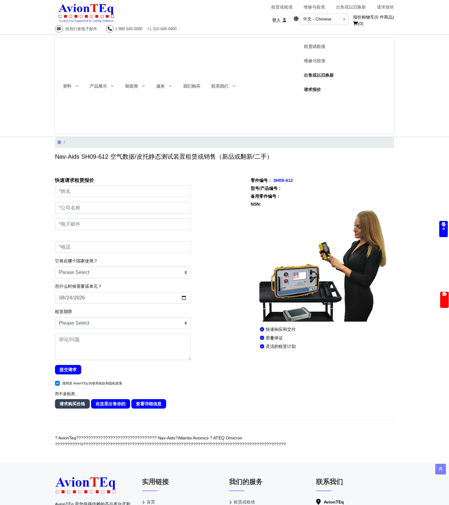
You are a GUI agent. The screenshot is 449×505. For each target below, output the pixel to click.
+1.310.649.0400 (162, 29)
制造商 (131, 86)
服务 (160, 86)
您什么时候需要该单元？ (78, 286)
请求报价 (385, 7)
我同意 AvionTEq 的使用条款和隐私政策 (92, 383)
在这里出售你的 (111, 403)
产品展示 (98, 86)
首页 (151, 502)
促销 (444, 299)
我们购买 (191, 86)
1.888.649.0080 (128, 29)
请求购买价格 (72, 403)
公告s (443, 229)
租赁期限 (63, 311)
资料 (67, 86)
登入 (277, 20)
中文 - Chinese (317, 18)
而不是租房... (66, 393)
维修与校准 (314, 7)
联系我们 (219, 86)
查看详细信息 (149, 403)
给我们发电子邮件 (80, 29)
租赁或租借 (282, 7)
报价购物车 (373, 17)
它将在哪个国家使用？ (76, 260)
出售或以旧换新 (351, 7)
